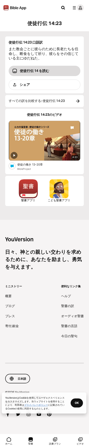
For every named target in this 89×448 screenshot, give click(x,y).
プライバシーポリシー (36, 404)
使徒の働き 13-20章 (33, 164)
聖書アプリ (28, 200)
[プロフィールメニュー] (77, 7)
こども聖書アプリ (59, 200)
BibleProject (24, 168)
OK (77, 402)
